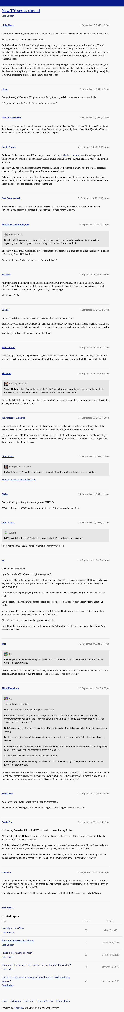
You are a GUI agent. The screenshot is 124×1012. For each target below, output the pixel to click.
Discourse (18, 1008)
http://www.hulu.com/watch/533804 (19, 479)
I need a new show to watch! (17, 952)
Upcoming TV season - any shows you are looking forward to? (36, 964)
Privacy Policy (63, 1001)
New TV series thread (21, 10)
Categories (16, 1001)
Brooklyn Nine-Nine (13, 928)
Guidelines (29, 1001)
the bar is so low (71, 155)
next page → (8, 907)
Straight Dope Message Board (16, 3)
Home (5, 1001)
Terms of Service (45, 1001)
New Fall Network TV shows (18, 940)
